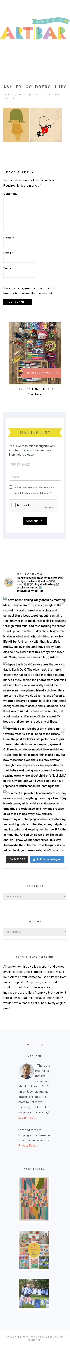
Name (9, 238)
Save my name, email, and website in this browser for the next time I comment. (31, 290)
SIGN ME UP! (35, 521)
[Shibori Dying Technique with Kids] (34, 1307)
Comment (11, 193)
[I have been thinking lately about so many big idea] (35, 628)
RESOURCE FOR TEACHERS (35, 389)
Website (9, 268)
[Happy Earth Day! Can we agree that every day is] (35, 693)
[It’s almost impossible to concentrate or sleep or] (35, 821)
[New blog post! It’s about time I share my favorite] (35, 757)
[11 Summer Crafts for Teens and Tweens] (34, 1268)
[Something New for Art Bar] (34, 1219)
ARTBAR (35, 30)
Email (8, 253)
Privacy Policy (27, 1145)
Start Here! (35, 394)
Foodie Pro (38, 1337)
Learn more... (27, 1117)
